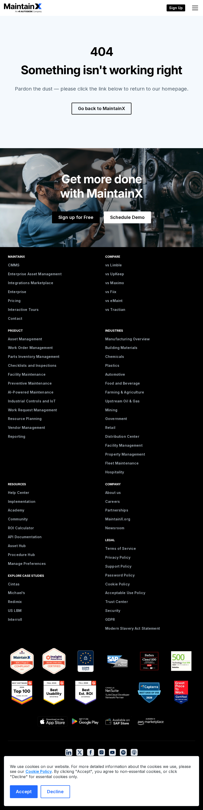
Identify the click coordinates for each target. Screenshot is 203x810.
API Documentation (25, 537)
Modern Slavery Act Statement (132, 628)
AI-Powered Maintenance (30, 392)
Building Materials (121, 348)
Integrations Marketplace (30, 283)
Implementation (21, 501)
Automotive (115, 374)
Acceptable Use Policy (125, 593)
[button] (194, 8)
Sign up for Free (75, 217)
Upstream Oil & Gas (122, 401)
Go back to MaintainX (101, 108)
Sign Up (176, 8)
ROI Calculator (21, 528)
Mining (111, 410)
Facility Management (124, 445)
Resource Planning (25, 419)
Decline (55, 791)
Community (18, 519)
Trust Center (116, 602)
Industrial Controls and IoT (32, 401)
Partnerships (116, 510)
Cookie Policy (117, 584)
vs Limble (113, 265)
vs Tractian (115, 309)
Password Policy (120, 575)
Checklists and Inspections (32, 365)
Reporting (16, 436)
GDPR (110, 619)
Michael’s (16, 593)
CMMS (14, 265)
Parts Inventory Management (34, 356)
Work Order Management (30, 348)
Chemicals (114, 356)
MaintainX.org (117, 519)
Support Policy (118, 566)
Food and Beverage (122, 383)
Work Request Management (32, 410)
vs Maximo (114, 283)
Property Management (125, 454)
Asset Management (25, 339)
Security (112, 610)
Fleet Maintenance (122, 463)
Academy (16, 510)
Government (116, 419)
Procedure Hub (21, 555)
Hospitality (114, 472)
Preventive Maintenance (30, 383)
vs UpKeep (114, 274)
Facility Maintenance (27, 374)
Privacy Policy (117, 557)
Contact (15, 318)
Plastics (112, 365)
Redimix (15, 602)
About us (113, 492)
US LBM (15, 610)
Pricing (14, 301)
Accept (24, 791)
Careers (112, 501)
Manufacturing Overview (127, 339)
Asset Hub (17, 546)
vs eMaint (114, 301)
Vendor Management (26, 427)
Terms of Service (120, 548)
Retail (110, 427)
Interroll (15, 619)
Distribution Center (122, 436)
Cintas (14, 584)
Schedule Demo (127, 217)
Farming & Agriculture (124, 392)
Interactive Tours (23, 309)
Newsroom (114, 528)
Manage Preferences (27, 563)
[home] (23, 8)
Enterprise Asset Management (35, 274)
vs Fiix (110, 292)
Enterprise (17, 292)
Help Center (18, 492)
